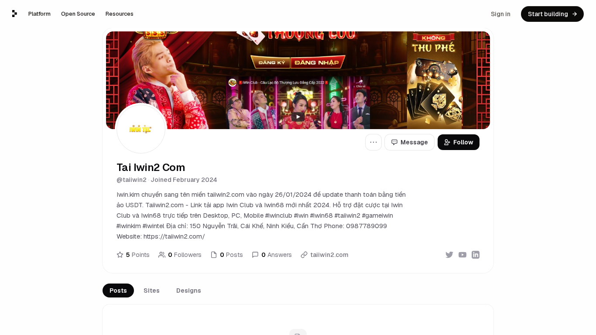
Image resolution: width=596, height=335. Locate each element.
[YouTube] (462, 255)
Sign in (500, 14)
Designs (188, 290)
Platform (39, 13)
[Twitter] (449, 255)
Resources (120, 13)
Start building (548, 14)
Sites (152, 290)
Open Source (78, 13)
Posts (118, 290)
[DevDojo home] (14, 13)
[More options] (373, 142)
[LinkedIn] (476, 255)
